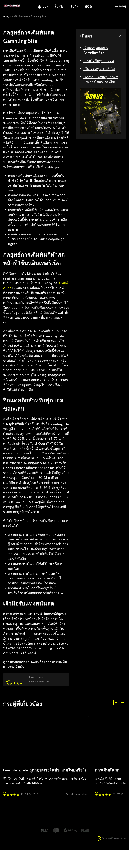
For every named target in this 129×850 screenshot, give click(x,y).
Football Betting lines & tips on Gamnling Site (100, 79)
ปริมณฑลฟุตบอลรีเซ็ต (99, 69)
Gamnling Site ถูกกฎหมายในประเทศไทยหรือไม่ (45, 770)
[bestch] (12, 7)
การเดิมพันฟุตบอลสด (98, 61)
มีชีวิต (89, 6)
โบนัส (74, 6)
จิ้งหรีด (59, 6)
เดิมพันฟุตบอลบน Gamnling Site (95, 50)
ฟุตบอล (43, 6)
